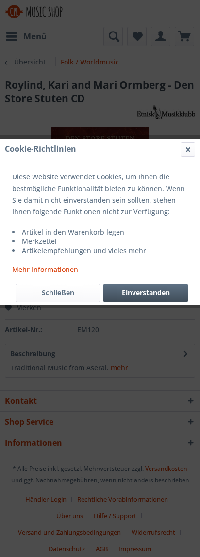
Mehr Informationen (45, 269)
